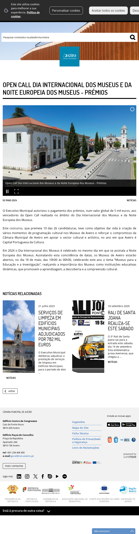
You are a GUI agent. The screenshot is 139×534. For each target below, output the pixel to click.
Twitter (35, 476)
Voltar (11, 391)
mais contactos (14, 466)
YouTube (57, 477)
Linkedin (19, 476)
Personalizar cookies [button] (66, 10)
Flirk (64, 476)
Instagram (27, 476)
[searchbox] (69, 37)
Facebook (43, 476)
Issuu (50, 476)
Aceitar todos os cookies (108, 10)
